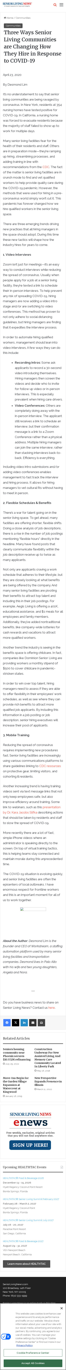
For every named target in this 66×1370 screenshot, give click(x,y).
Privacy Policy (24, 1345)
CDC (46, 167)
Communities (23, 18)
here (51, 1007)
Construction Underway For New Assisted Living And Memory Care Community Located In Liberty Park (47, 1058)
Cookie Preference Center (33, 1352)
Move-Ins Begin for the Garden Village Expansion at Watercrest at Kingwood (16, 1084)
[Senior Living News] (17, 5)
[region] (33, 1336)
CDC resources (50, 766)
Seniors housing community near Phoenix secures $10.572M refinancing (17, 1054)
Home (9, 18)
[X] (15, 1022)
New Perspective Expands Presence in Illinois (48, 1081)
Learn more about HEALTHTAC (27, 1263)
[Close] (62, 1308)
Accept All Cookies (33, 1363)
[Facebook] (7, 1022)
